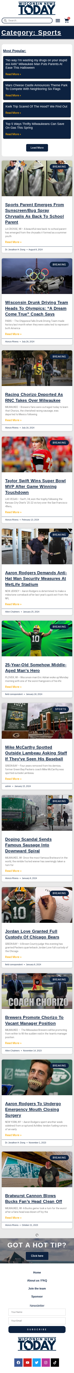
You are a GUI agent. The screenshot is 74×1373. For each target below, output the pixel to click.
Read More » (13, 242)
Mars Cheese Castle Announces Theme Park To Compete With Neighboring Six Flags (36, 87)
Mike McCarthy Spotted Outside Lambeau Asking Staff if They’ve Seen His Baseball (36, 753)
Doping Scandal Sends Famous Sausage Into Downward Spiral (28, 845)
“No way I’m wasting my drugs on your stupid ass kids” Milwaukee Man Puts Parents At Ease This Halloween (36, 63)
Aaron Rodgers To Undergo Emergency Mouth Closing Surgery (33, 1109)
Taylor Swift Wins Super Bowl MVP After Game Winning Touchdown (35, 486)
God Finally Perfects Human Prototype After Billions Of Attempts (33, 1284)
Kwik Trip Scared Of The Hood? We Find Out (36, 106)
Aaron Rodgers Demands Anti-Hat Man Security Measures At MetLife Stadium (36, 578)
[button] (57, 20)
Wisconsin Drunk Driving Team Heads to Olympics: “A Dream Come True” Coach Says (36, 308)
